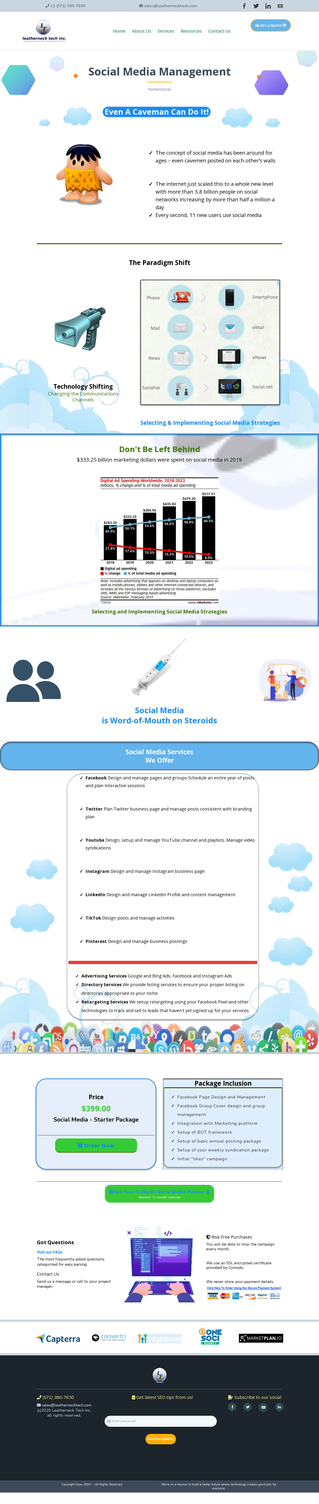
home (153, 89)
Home (119, 31)
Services (166, 31)
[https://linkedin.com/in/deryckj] (279, 1407)
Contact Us (219, 31)
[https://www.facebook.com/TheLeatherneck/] (232, 1407)
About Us (141, 31)
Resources (191, 31)
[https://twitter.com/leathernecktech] (247, 1407)
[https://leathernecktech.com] (44, 31)
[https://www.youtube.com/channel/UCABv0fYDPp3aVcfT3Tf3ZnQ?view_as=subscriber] (263, 1407)
